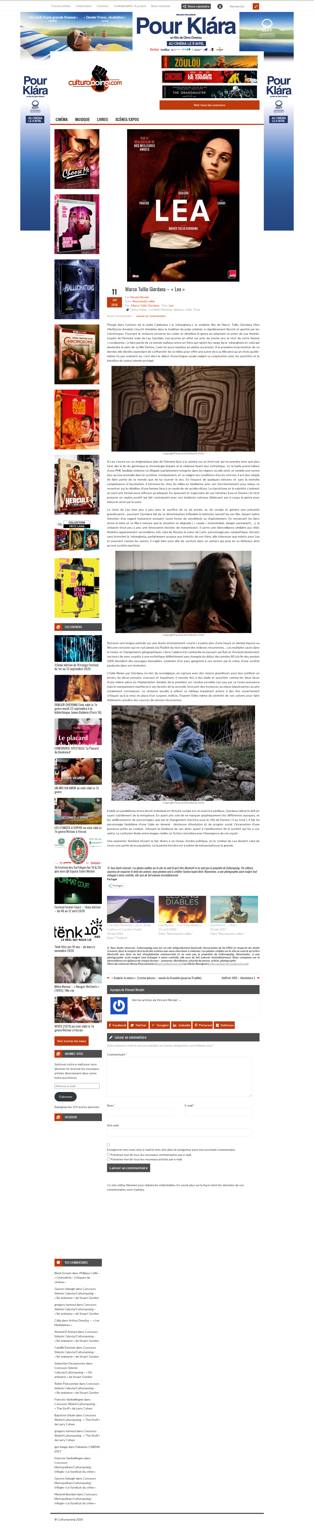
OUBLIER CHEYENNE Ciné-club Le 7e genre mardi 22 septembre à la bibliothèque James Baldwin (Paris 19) (77, 708)
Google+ (163, 1025)
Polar (197, 309)
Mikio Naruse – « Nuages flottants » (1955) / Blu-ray (76, 988)
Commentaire (117, 1054)
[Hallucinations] (76, 318)
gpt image (61, 1447)
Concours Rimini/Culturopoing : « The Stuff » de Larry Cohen (77, 1419)
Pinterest (206, 1025)
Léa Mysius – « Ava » (223, 925)
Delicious (227, 1025)
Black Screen (63, 1273)
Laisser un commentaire (151, 316)
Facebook (119, 1025)
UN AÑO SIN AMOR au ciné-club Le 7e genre (76, 789)
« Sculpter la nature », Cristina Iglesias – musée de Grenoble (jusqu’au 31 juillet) (156, 977)
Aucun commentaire (119, 316)
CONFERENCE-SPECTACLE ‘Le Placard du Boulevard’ (76, 750)
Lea (171, 305)
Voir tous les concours (209, 105)
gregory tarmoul (65, 1304)
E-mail (189, 1105)
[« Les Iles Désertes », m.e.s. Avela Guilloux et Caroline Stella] (130, 909)
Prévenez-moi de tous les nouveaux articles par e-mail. (146, 1159)
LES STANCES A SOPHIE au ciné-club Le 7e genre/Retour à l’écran (78, 829)
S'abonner (65, 1096)
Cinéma (62, 119)
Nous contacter (160, 6)
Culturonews (83, 6)
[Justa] (157, 31)
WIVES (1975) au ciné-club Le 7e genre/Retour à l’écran (74, 1028)
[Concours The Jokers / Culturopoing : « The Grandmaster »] (210, 92)
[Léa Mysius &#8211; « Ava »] (234, 909)
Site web (113, 1125)
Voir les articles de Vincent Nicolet (156, 1000)
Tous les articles (60, 6)
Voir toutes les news (71, 1041)
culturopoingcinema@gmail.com (228, 963)
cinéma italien (138, 309)
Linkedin (185, 1025)
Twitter (140, 1025)
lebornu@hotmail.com (169, 963)
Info (220, 6)
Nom (111, 1105)
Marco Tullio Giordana (145, 305)
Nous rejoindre (198, 6)
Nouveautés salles (144, 301)
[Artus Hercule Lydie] (76, 513)
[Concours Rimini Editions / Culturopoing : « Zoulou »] (210, 62)
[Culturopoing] (95, 98)
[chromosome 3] (76, 383)
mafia (188, 309)
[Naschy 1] (76, 448)
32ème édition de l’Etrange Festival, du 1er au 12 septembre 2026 (76, 666)
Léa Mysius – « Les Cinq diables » (180, 925)
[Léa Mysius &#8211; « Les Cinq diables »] (182, 909)
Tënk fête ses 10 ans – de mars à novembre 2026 (74, 948)
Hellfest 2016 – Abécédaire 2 (238, 977)
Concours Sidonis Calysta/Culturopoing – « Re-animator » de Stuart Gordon (76, 1293)
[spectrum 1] (76, 617)
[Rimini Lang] (76, 551)
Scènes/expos (127, 119)
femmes (178, 309)
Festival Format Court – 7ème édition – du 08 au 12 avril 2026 (77, 909)
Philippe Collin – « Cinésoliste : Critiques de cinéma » (77, 1277)
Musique (82, 119)
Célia (57, 1320)
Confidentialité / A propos (130, 6)
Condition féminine (160, 309)
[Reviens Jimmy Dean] (76, 253)
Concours (103, 6)
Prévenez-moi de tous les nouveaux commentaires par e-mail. (151, 1155)
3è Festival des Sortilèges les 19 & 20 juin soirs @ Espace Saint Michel (77, 869)
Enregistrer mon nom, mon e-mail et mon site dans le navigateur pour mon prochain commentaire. (171, 1149)
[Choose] (76, 188)
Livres (102, 119)
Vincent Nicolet (139, 297)
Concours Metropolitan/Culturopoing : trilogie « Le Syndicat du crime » (75, 1467)
